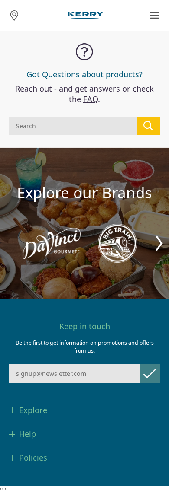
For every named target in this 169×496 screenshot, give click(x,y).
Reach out (33, 88)
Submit (150, 373)
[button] (159, 243)
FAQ (90, 99)
